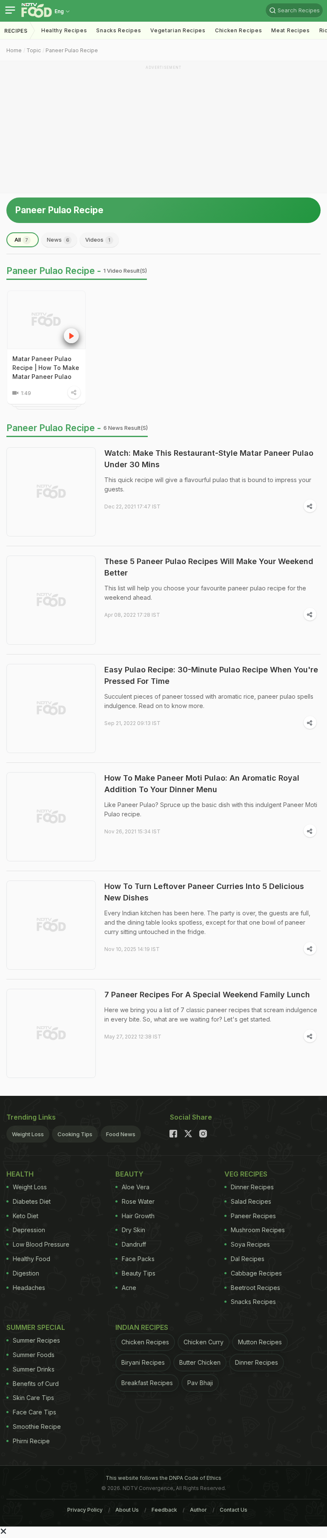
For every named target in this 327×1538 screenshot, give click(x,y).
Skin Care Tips (33, 1397)
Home (14, 50)
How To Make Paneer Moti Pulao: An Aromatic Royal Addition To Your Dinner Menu (201, 783)
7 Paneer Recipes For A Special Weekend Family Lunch (207, 994)
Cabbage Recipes (256, 1273)
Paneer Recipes (253, 1215)
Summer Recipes (36, 1340)
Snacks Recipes (118, 30)
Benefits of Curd (36, 1383)
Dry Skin (133, 1229)
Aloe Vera (135, 1187)
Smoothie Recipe (37, 1426)
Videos (97, 239)
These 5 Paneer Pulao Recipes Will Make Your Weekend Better (208, 567)
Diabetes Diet (32, 1201)
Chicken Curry (204, 1342)
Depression (29, 1229)
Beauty (129, 1174)
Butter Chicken (200, 1362)
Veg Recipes (245, 1174)
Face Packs (138, 1258)
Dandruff (134, 1244)
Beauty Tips (138, 1273)
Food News (120, 1134)
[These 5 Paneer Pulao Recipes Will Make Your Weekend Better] (51, 600)
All (21, 239)
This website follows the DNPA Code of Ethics (163, 1478)
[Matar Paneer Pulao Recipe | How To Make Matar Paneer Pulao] (46, 320)
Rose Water (138, 1201)
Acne (129, 1287)
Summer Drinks (33, 1369)
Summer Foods (33, 1354)
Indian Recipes (141, 1327)
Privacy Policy (85, 1510)
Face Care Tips (34, 1412)
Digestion (26, 1273)
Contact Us (233, 1510)
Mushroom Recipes (258, 1229)
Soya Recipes (250, 1244)
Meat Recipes (290, 30)
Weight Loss (28, 1134)
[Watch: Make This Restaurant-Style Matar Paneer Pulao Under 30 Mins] (51, 491)
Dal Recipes (247, 1258)
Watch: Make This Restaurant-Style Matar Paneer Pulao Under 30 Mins (208, 459)
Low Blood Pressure (41, 1244)
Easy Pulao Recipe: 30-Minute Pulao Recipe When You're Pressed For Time (211, 675)
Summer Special (35, 1327)
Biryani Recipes (143, 1362)
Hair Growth (138, 1215)
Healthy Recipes (64, 30)
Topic (33, 50)
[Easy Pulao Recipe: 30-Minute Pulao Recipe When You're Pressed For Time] (51, 708)
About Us (127, 1510)
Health (20, 1174)
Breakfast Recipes (147, 1382)
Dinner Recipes (252, 1187)
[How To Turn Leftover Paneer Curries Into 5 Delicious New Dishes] (51, 925)
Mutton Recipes (260, 1342)
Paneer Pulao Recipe (72, 50)
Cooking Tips (74, 1134)
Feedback (164, 1510)
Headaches (29, 1287)
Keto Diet (25, 1215)
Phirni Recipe (31, 1441)
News (58, 239)
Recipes (16, 31)
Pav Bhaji (200, 1382)
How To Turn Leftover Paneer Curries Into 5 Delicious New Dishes (204, 892)
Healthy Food (31, 1258)
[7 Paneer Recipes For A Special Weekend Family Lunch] (51, 1033)
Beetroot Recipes (255, 1287)
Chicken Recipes (238, 30)
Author (198, 1510)
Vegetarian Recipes (178, 30)
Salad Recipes (251, 1201)
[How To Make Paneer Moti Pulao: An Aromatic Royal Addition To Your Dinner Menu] (51, 816)
